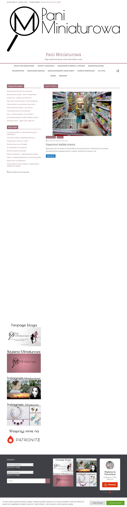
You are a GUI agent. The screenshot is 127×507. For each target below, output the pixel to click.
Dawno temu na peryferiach (16, 161)
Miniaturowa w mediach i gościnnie (71, 66)
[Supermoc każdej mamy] (82, 114)
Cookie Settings (98, 503)
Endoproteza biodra (96, 66)
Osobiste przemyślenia (86, 71)
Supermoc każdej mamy (60, 144)
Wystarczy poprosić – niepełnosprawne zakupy (22, 154)
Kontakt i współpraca (46, 66)
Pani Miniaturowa (63, 54)
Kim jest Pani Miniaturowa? (24, 66)
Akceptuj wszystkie (115, 503)
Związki (53, 76)
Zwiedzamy (63, 76)
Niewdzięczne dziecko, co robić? (17, 141)
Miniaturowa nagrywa (36, 71)
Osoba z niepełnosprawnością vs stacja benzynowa (24, 157)
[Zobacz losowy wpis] (117, 71)
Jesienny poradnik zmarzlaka (16, 151)
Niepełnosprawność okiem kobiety (61, 71)
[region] (63, 502)
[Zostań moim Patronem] (24, 430)
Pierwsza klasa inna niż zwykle (51, 2)
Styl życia (101, 71)
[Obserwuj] (24, 377)
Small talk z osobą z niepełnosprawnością (21, 138)
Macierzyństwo (18, 71)
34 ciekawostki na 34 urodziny (17, 147)
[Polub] (24, 324)
